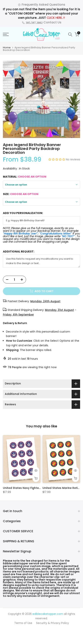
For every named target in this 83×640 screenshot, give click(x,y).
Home (7, 47)
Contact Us (43, 22)
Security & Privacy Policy (52, 623)
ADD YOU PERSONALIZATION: (23, 213)
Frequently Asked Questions (43, 4)
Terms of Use (23, 623)
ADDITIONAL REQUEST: (18, 251)
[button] (57, 159)
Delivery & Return (15, 323)
